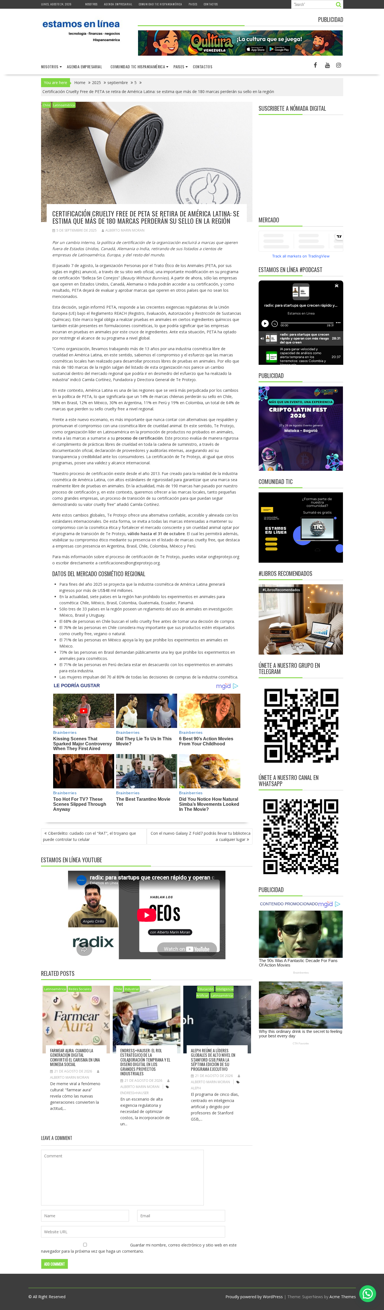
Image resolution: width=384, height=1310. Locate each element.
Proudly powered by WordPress (254, 1296)
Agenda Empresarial (118, 4)
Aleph (196, 1088)
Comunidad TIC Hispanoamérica (160, 4)
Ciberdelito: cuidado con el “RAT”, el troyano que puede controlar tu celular (89, 836)
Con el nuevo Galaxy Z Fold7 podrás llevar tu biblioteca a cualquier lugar (200, 836)
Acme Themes (342, 1296)
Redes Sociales (80, 989)
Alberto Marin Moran (124, 230)
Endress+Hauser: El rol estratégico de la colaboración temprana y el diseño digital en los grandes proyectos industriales (145, 1062)
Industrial (132, 989)
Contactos (211, 4)
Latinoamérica (64, 105)
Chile (46, 105)
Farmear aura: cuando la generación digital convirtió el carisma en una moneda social (75, 1057)
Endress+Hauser (134, 1092)
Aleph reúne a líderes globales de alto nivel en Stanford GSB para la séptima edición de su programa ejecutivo (213, 1059)
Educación (205, 989)
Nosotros (91, 4)
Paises (193, 4)
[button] (367, 1293)
